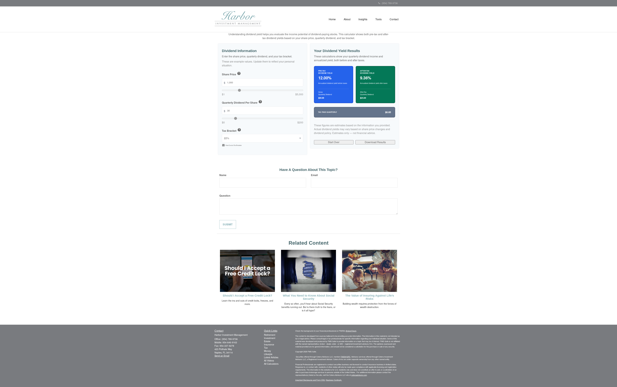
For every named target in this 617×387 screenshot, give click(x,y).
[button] (347, 19)
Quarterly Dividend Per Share (242, 102)
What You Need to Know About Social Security (308, 297)
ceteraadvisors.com (359, 375)
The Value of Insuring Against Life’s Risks (369, 297)
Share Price (231, 73)
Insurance (269, 344)
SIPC (348, 356)
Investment (269, 338)
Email (314, 175)
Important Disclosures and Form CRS (310, 380)
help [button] (239, 73)
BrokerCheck (351, 330)
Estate (267, 341)
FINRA (343, 356)
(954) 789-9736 (390, 3)
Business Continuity (334, 380)
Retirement (269, 334)
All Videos (269, 360)
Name (222, 175)
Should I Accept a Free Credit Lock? (247, 295)
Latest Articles (271, 357)
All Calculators (271, 363)
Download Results (375, 142)
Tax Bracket (231, 130)
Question (224, 195)
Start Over (333, 142)
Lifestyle (268, 354)
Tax (266, 347)
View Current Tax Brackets (231, 145)
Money (267, 350)
